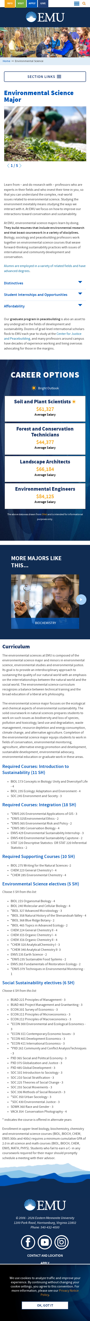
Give (43, 3)
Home (6, 61)
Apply (32, 3)
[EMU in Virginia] (45, 12)
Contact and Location (45, 1256)
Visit (21, 3)
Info (10, 3)
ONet (44, 514)
